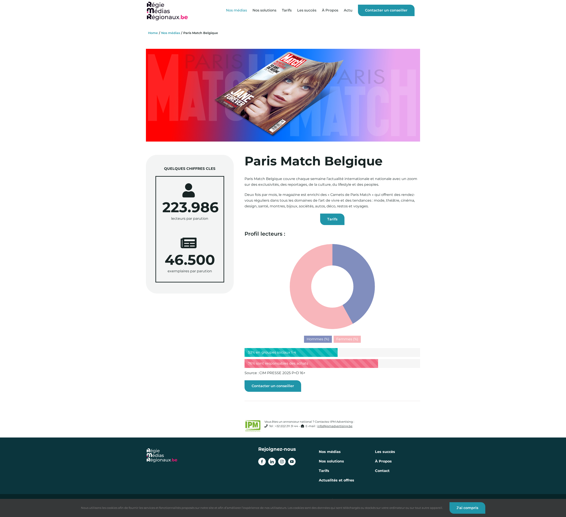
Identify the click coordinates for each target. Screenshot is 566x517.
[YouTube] (292, 461)
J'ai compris (467, 508)
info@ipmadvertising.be (334, 426)
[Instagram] (282, 461)
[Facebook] (262, 461)
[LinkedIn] (272, 461)
